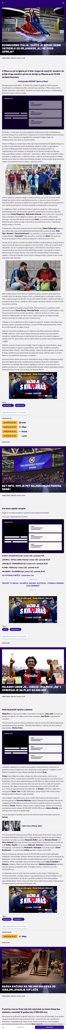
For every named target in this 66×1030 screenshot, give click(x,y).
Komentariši (49, 1027)
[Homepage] (63, 3)
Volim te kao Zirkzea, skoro (32, 826)
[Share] (3, 1027)
